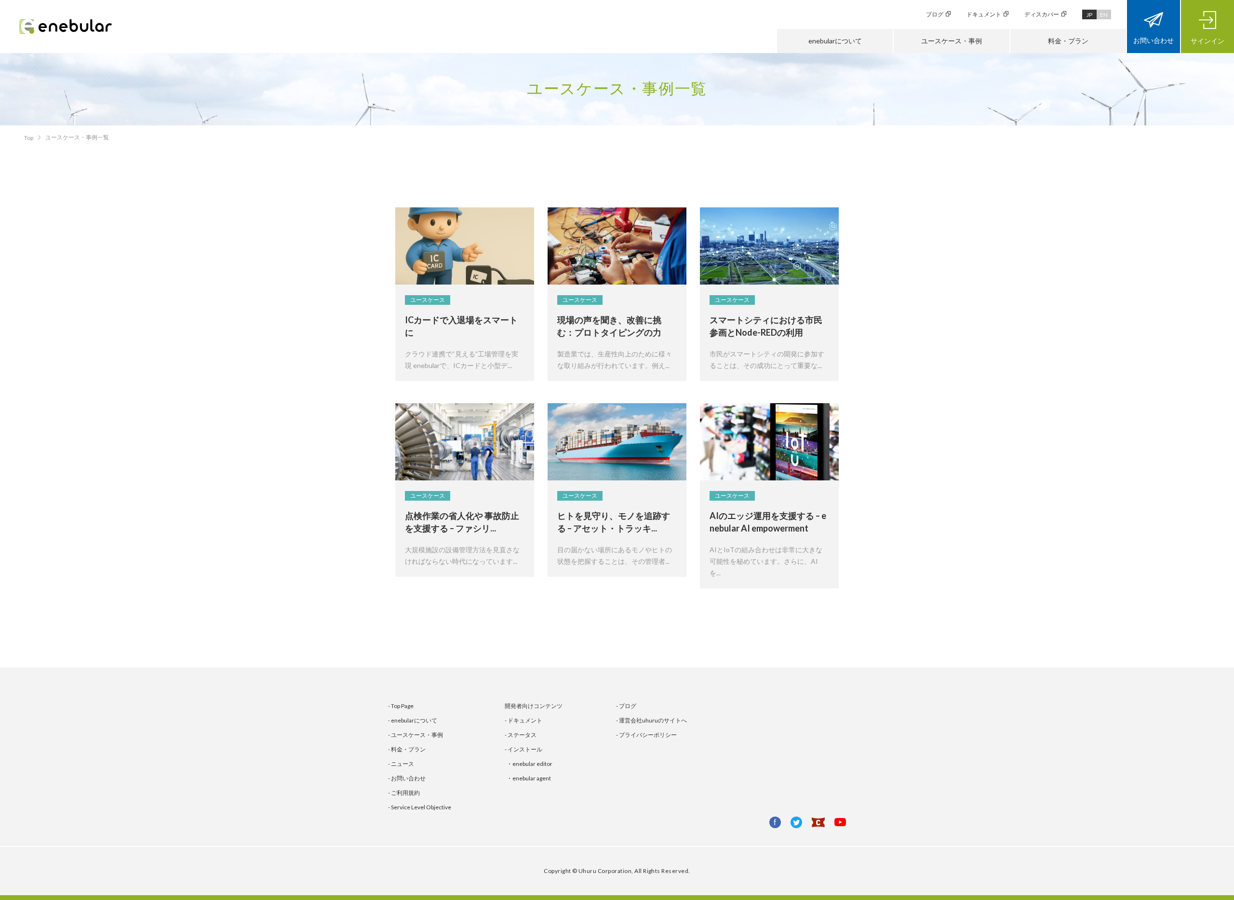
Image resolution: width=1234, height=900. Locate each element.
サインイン (1207, 41)
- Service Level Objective (419, 807)
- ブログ (626, 705)
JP (1089, 14)
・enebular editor (529, 763)
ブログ (934, 14)
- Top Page (401, 705)
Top (28, 137)
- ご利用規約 (404, 792)
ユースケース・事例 (951, 41)
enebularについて (835, 41)
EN (1104, 14)
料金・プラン (1068, 41)
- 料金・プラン (407, 749)
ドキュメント (983, 14)
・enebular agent (529, 778)
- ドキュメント (523, 720)
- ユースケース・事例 (415, 734)
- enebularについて (412, 720)
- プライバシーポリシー (646, 734)
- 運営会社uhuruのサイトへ (651, 720)
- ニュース (401, 763)
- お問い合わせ (407, 778)
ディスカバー (1041, 14)
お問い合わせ (1153, 40)
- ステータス (521, 734)
